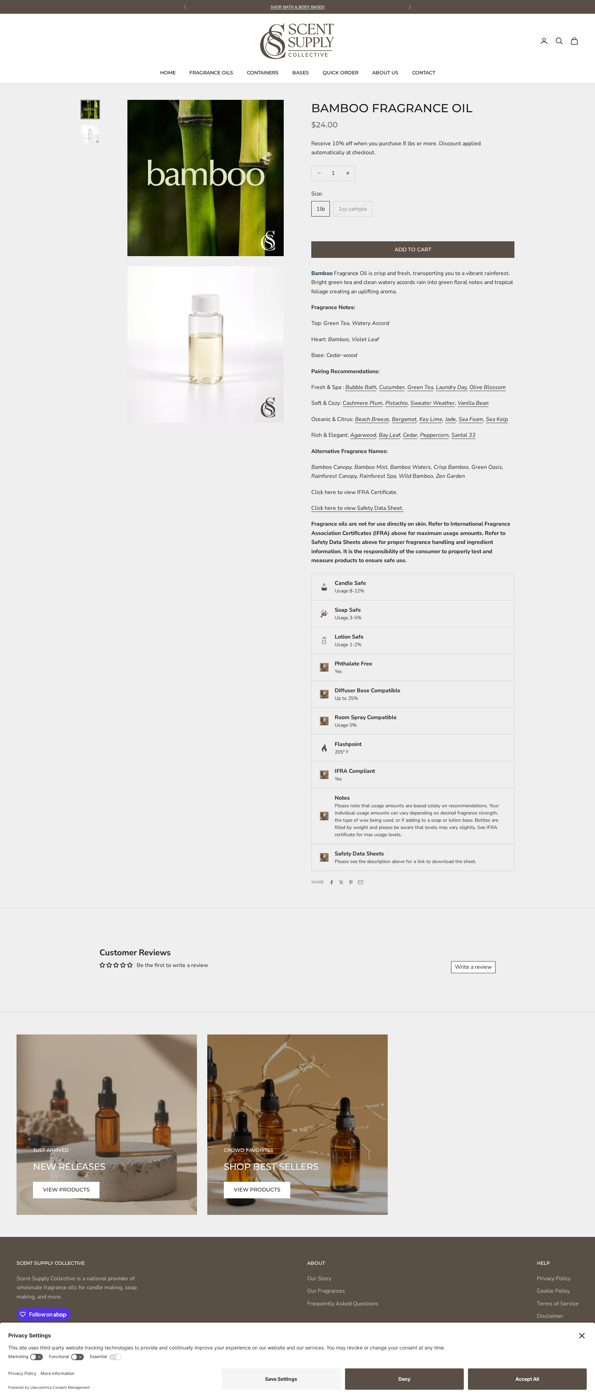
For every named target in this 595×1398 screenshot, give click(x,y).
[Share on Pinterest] (351, 882)
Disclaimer (550, 1316)
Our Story (319, 1278)
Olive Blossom (487, 387)
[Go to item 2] (90, 134)
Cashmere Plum (363, 403)
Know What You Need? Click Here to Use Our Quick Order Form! (297, 6)
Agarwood (363, 435)
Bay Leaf (389, 435)
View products (66, 1189)
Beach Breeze (372, 419)
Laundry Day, (452, 387)
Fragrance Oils (211, 73)
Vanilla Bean (473, 403)
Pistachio (396, 403)
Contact (423, 73)
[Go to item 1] (90, 109)
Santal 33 (463, 435)
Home (168, 73)
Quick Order (340, 73)
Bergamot (404, 419)
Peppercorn (434, 435)
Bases (300, 73)
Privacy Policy (554, 1278)
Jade (450, 419)
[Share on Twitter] (341, 882)
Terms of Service (557, 1303)
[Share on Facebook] (331, 882)
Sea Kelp (497, 419)
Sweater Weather (432, 403)
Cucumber (392, 387)
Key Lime (430, 419)
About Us (385, 73)
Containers (263, 73)
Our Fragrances (326, 1291)
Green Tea (420, 387)
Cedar (410, 435)
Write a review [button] (473, 967)
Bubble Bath (360, 387)
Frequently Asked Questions (342, 1303)
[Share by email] (360, 882)
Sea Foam (471, 419)
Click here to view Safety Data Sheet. (357, 508)
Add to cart (413, 249)
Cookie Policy (553, 1291)
